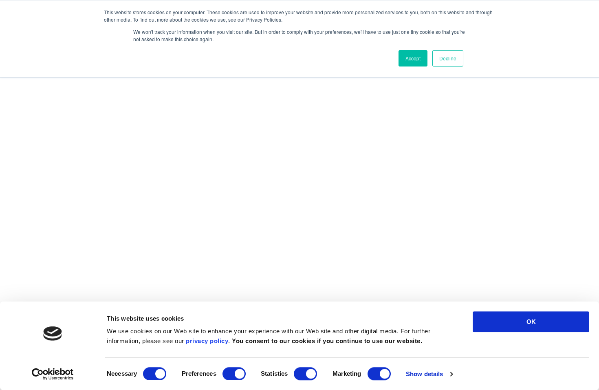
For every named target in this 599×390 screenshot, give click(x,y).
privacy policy (207, 340)
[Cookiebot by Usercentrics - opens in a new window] (52, 374)
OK (531, 321)
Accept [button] (413, 58)
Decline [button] (447, 58)
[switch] (234, 373)
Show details (424, 373)
